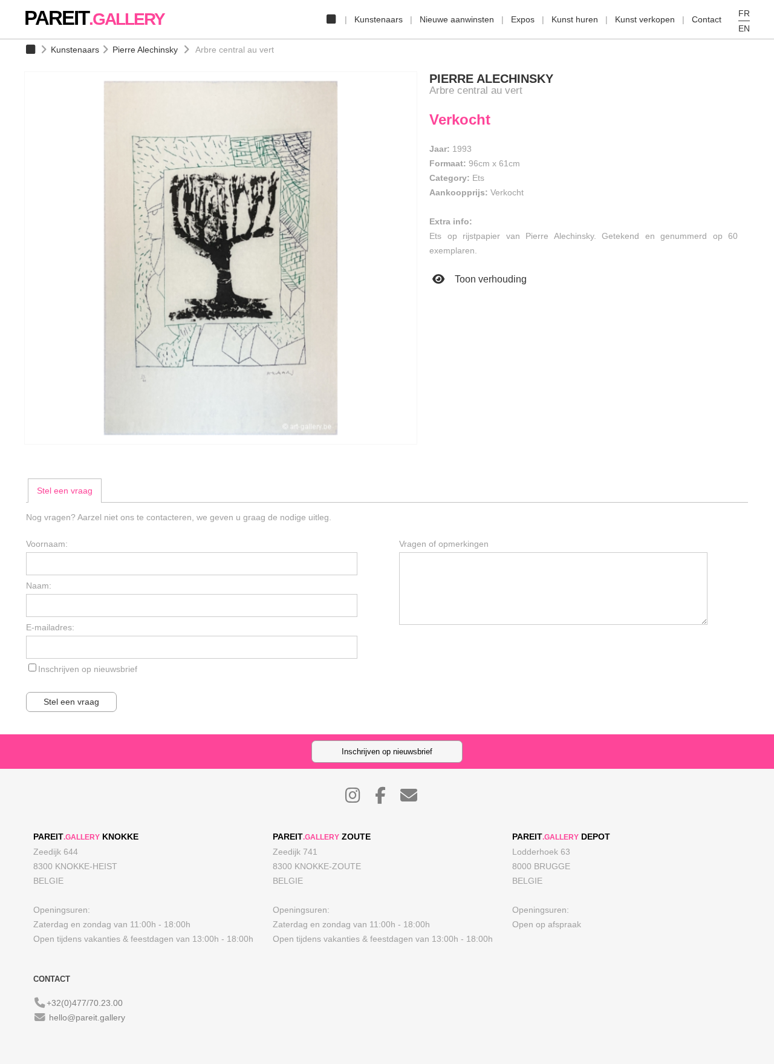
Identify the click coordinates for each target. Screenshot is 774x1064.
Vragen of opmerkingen (444, 544)
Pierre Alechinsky (145, 49)
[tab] (65, 490)
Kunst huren (574, 19)
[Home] (330, 19)
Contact (706, 19)
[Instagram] (358, 798)
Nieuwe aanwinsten (457, 19)
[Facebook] (386, 798)
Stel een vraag (65, 490)
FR (744, 13)
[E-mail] (414, 798)
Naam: (38, 585)
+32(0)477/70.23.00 (85, 1003)
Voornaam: (47, 544)
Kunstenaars (378, 19)
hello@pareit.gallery (87, 1017)
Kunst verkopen (645, 19)
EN (744, 28)
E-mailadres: (50, 627)
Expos (523, 19)
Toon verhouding (489, 279)
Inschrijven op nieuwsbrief (87, 669)
